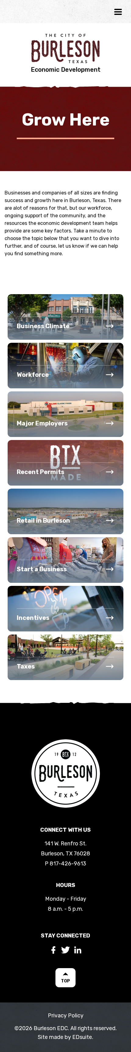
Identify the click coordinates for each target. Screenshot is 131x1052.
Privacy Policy (65, 1015)
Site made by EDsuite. (65, 1037)
